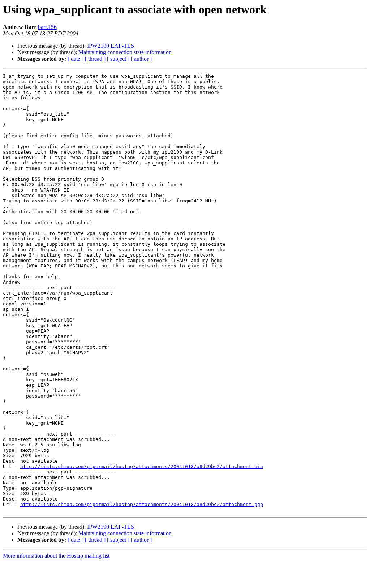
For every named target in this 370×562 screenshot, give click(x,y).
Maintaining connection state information (125, 52)
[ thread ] (95, 59)
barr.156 (47, 27)
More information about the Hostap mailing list (56, 556)
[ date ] (75, 59)
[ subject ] (118, 59)
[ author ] (141, 59)
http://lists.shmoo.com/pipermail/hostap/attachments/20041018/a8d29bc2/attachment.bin (141, 466)
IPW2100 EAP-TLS (110, 46)
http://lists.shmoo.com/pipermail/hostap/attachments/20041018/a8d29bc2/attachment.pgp (141, 504)
